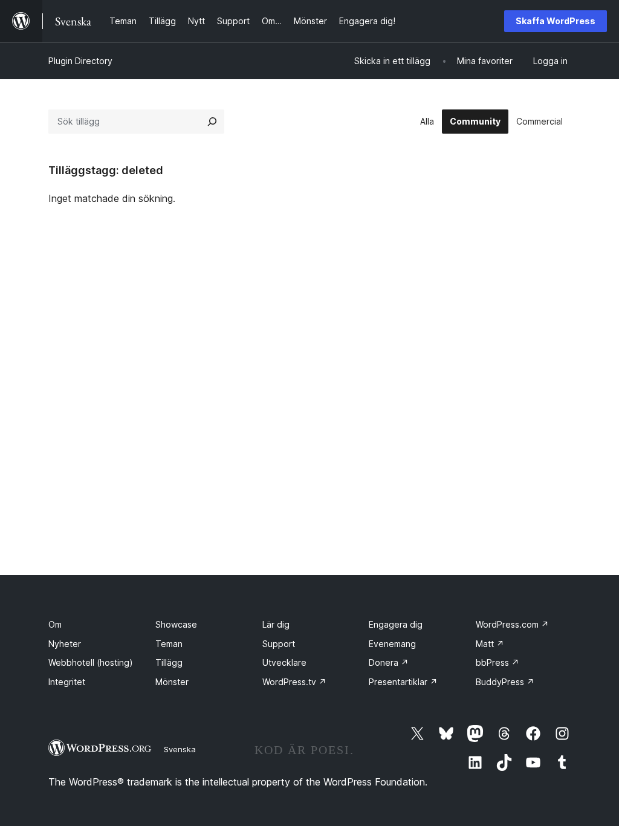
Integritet (66, 682)
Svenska (180, 749)
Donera (389, 662)
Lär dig (276, 624)
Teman (169, 644)
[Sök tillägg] (212, 121)
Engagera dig (396, 624)
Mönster (172, 682)
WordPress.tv (294, 682)
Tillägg (169, 662)
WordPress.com (512, 624)
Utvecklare (284, 662)
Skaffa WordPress (555, 21)
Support (278, 644)
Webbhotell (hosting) (90, 662)
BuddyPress (505, 682)
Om (55, 624)
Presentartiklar (403, 682)
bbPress (497, 662)
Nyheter (64, 644)
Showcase (176, 624)
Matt (490, 644)
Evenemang (392, 644)
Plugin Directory (80, 61)
